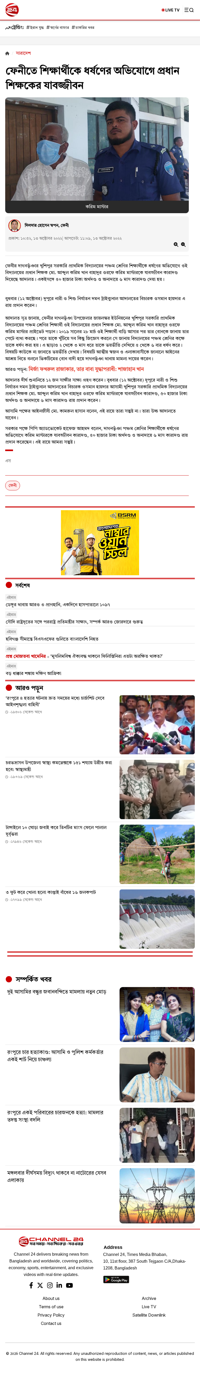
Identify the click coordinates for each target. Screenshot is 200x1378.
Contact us (51, 1323)
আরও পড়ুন (28, 688)
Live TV (149, 1306)
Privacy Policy (51, 1315)
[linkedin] (59, 1286)
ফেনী (13, 486)
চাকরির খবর (85, 28)
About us (51, 1298)
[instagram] (50, 1286)
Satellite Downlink (149, 1315)
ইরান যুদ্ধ (37, 28)
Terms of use (51, 1306)
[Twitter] (40, 1286)
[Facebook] (31, 1286)
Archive (149, 1298)
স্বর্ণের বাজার (59, 28)
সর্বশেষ (22, 586)
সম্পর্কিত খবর (33, 979)
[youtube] (69, 1286)
